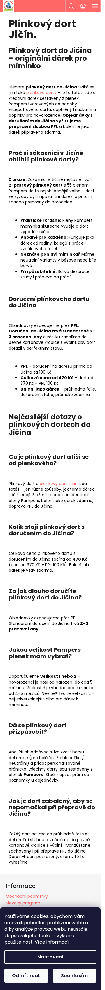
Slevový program (23, 903)
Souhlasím (74, 975)
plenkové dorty (41, 92)
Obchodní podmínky (27, 896)
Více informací (52, 942)
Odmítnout (26, 975)
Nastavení (50, 957)
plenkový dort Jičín (59, 484)
